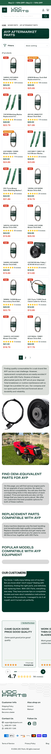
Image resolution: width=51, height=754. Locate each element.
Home (4, 25)
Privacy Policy (30, 743)
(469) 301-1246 (10, 725)
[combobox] (22, 16)
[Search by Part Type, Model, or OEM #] (45, 16)
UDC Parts (22, 749)
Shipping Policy (7, 706)
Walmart (30, 709)
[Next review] (43, 671)
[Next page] (30, 358)
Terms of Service (8, 743)
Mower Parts (13, 25)
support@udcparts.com (13, 722)
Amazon (30, 706)
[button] (4, 10)
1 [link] (20, 357)
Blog (47, 743)
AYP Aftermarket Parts (29, 25)
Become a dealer (8, 712)
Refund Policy (7, 709)
